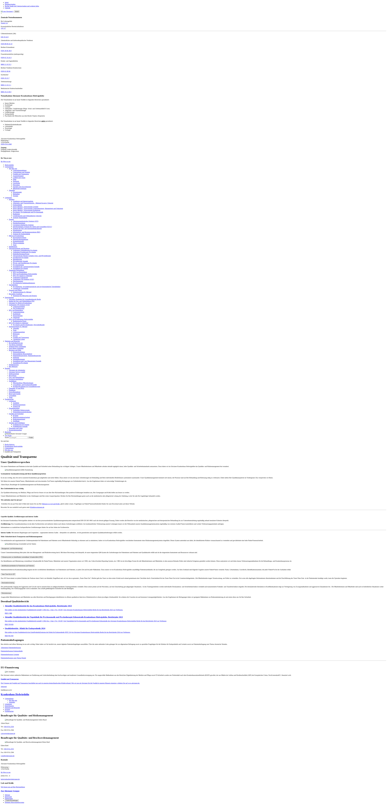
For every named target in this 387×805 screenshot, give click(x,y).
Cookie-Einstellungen (12, 800)
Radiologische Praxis (19, 321)
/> (13, 11)
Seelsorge (16, 181)
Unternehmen (9, 167)
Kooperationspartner (15, 430)
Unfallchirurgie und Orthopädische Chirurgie (27, 216)
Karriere (7, 368)
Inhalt (6, 2)
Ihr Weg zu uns (5, 161)
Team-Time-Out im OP (8, 574)
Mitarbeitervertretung (19, 188)
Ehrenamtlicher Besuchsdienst (22, 354)
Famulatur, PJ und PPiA (16, 388)
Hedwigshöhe (9, 165)
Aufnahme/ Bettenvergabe (21, 410)
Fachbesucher (9, 399)
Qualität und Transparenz (21, 174)
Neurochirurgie (18, 316)
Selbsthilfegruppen (19, 359)
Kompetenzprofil (18, 241)
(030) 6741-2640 (6, 144)
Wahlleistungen (14, 365)
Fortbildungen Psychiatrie (21, 425)
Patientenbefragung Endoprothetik (12, 651)
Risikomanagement (19, 419)
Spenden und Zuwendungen (22, 187)
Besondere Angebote (15, 294)
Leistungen (8, 197)
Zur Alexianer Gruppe (10, 791)
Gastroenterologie (18, 312)
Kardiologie (16, 314)
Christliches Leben (19, 339)
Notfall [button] (17, 11)
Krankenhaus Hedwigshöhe (14, 446)
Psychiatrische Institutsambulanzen (24, 283)
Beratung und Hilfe (15, 350)
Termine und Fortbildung (17, 423)
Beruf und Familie (14, 394)
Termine (15, 196)
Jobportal (4, 686)
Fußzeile (7, 8)
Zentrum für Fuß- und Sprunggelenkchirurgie (27, 228)
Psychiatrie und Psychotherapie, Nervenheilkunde (29, 325)
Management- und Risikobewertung (12, 548)
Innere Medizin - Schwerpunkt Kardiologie (26, 210)
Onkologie (16, 317)
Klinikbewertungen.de (37, 507)
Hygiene (15, 415)
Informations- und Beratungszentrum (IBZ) (26, 232)
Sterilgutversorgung (19, 405)
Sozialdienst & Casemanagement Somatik (26, 266)
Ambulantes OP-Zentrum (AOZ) (23, 279)
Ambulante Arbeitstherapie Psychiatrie (25, 250)
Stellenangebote (14, 374)
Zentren (11, 219)
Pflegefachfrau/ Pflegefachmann (23, 383)
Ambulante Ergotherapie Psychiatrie (24, 252)
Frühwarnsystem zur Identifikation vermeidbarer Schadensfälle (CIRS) (22, 557)
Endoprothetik (17, 205)
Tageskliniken (13, 285)
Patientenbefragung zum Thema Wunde (13, 658)
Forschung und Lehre (16, 428)
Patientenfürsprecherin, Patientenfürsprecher (27, 355)
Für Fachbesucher (18, 308)
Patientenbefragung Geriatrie (10, 654)
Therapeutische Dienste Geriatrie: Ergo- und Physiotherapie (32, 256)
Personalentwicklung (19, 237)
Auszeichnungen (18, 176)
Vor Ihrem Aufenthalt (15, 345)
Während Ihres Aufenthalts (17, 346)
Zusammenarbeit (14, 408)
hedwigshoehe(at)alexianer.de (10, 779)
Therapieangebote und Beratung (19, 248)
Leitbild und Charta (19, 177)
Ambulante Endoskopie (20, 277)
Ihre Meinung (13, 366)
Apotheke (16, 403)
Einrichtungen (9, 297)
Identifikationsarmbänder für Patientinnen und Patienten (18, 565)
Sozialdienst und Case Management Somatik (27, 361)
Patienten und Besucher (12, 341)
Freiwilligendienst (14, 392)
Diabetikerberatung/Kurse (21, 254)
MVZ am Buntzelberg (20, 272)
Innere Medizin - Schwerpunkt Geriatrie (25, 207)
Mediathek (16, 194)
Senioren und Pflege (15, 290)
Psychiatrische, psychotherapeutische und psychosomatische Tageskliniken (36, 286)
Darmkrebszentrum (19, 223)
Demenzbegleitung (19, 352)
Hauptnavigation (10, 4)
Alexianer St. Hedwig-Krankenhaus (20, 303)
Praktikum (12, 390)
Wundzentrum (17, 230)
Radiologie (16, 214)
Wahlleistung (13, 247)
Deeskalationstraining (8, 583)
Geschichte (16, 183)
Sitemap (7, 795)
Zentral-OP (16, 406)
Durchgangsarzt (18, 281)
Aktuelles (12, 190)
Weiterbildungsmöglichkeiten (22, 412)
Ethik (14, 179)
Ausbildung (12, 381)
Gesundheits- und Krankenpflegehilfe (25, 385)
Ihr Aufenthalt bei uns (16, 343)
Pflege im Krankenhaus (16, 236)
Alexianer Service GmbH (17, 372)
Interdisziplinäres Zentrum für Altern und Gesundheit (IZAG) (32, 227)
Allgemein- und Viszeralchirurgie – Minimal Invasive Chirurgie (33, 203)
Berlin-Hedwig (9, 444)
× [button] (1, 13)
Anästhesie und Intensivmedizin (23, 201)
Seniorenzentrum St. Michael (22, 292)
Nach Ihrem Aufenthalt (16, 348)
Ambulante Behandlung (16, 270)
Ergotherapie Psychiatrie (20, 257)
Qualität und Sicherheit (16, 414)
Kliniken (11, 199)
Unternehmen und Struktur (21, 172)
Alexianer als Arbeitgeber (17, 370)
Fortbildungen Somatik (20, 426)
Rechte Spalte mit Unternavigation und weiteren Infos (22, 6)
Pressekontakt (17, 192)
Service (15, 336)
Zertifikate (16, 421)
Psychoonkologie (18, 265)
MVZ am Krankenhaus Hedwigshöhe (25, 274)
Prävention (16, 185)
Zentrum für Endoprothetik (21, 234)
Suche (7, 437)
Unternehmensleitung (20, 170)
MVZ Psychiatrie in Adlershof (22, 276)
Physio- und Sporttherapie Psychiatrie (25, 263)
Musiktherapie (17, 259)
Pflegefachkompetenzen (20, 239)
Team (14, 245)
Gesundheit (12, 395)
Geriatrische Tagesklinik (20, 288)
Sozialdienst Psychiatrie (20, 268)
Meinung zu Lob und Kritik (51, 504)
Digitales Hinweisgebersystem (14, 802)
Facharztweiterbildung (16, 379)
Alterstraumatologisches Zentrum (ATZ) (25, 221)
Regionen (8, 432)
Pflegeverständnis (18, 243)
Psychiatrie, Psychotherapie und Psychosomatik (28, 212)
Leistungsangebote (19, 306)
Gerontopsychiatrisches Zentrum (23, 225)
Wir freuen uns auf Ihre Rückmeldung (13, 787)
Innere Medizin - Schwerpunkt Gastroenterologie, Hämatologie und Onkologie (38, 208)
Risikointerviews (6, 593)
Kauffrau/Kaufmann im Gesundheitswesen (26, 386)
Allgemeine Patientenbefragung (11, 648)
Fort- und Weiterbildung (16, 377)
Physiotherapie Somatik (20, 261)
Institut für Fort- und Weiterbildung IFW (21, 301)
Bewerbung (12, 375)
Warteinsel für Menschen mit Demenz (25, 296)
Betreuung (16, 334)
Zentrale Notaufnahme (20, 217)
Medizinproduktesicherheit (21, 417)
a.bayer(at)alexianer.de (8, 733)
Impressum (8, 797)
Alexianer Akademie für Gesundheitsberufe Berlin (25, 299)
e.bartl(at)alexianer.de (7, 756)
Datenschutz (9, 798)
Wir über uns (13, 168)
